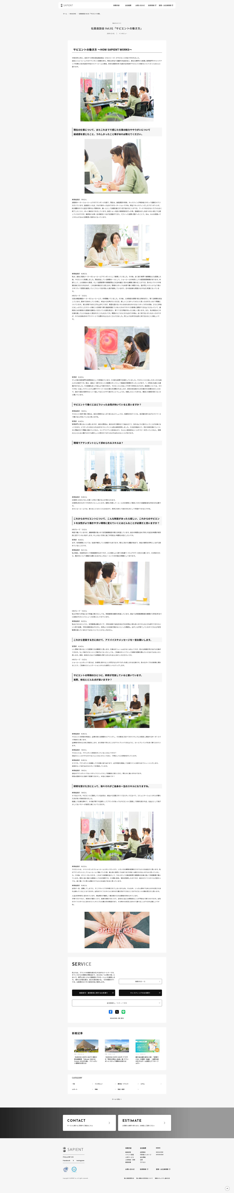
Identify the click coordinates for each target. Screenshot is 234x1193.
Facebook (66, 1160)
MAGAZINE (73, 14)
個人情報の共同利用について (144, 1178)
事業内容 (116, 5)
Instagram (80, 1160)
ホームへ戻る (116, 1099)
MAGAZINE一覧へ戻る (117, 1018)
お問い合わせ (140, 5)
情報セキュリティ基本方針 (162, 1178)
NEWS (158, 1148)
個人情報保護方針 (129, 1178)
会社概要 (128, 5)
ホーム (65, 14)
